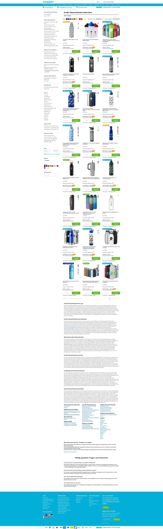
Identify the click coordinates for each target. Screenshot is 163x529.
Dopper (102, 422)
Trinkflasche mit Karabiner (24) (51, 126)
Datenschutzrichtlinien (48, 501)
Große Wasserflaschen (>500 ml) (68, 9)
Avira (101, 419)
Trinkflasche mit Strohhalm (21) (51, 129)
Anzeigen (66, 51)
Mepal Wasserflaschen (105, 429)
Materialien (78, 499)
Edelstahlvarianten (68, 344)
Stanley (102, 433)
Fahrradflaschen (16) (48, 38)
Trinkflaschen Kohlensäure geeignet (90, 417)
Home (44, 9)
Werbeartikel (62, 496)
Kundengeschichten (93, 501)
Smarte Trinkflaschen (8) (49, 44)
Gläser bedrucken (86, 425)
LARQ (101, 438)
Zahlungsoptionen (47, 504)
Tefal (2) (46, 118)
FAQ (90, 505)
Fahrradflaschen (86, 416)
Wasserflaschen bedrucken (52, 9)
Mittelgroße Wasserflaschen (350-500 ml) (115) (50, 68)
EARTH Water (103, 423)
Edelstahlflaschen (104, 406)
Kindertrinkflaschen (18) (49, 34)
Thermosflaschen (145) (49, 25)
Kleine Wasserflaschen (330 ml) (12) (51, 65)
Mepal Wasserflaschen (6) (50, 108)
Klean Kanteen (103, 428)
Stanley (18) (47, 113)
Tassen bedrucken (62, 508)
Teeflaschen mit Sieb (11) (50, 33)
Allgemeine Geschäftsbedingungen (48, 498)
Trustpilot (106, 7)
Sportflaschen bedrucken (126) (51, 45)
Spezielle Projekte (62, 511)
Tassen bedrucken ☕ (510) (50, 137)
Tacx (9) (45, 116)
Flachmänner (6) (47, 42)
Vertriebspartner (93, 504)
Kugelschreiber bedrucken (64, 499)
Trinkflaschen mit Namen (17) (50, 36)
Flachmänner (85, 419)
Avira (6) (46, 95)
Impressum (45, 502)
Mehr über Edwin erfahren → (70, 452)
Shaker (65, 419)
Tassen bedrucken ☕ (87, 426)
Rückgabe (45, 508)
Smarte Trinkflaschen (87, 420)
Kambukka (102, 427)
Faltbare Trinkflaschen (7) (50, 26)
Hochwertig (66, 406)
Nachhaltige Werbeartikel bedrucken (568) (50, 141)
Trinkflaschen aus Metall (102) (51, 55)
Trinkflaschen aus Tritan (105, 411)
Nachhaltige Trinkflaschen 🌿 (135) (50, 22)
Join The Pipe (103, 426)
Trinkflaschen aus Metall (106, 408)
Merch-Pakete (61, 513)
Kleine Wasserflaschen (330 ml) (71, 411)
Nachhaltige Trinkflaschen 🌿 (89, 406)
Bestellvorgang (46, 507)
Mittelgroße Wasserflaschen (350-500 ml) (72, 413)
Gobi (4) (46, 101)
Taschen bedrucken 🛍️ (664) (50, 138)
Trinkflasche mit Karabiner (70, 423)
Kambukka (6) (47, 105)
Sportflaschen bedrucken (88, 421)
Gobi (101, 424)
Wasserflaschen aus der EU (88, 411)
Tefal (101, 437)
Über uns (91, 497)
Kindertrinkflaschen (86, 414)
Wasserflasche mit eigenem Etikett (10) (50, 78)
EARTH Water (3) (48, 100)
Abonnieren (116, 519)
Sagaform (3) (47, 111)
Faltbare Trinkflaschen (87, 408)
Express (66, 407)
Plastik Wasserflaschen (105, 407)
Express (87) (47, 16)
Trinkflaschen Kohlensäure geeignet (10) (50, 40)
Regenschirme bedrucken (64, 504)
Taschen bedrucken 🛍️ (87, 427)
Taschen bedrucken (62, 507)
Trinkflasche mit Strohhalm (70, 425)
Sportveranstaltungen (69, 328)
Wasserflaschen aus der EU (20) (51, 31)
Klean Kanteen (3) (48, 106)
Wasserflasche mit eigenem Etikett (108, 414)
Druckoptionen (79, 497)
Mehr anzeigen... (68, 15)
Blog (90, 499)
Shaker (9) (46, 88)
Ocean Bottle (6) (47, 110)
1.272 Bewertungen (115, 7)
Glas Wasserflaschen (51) (50, 57)
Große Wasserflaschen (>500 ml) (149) (51, 71)
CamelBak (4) (47, 96)
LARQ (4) (46, 119)
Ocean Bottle (103, 431)
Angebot (76, 51)
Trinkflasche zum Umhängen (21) (51, 127)
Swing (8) (46, 115)
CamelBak (102, 420)
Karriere (91, 502)
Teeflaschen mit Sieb (87, 412)
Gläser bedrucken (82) (49, 135)
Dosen (101, 416)
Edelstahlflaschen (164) (49, 52)
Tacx (101, 436)
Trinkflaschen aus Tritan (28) (50, 58)
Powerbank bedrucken (63, 502)
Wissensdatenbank (81, 496)
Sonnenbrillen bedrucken (64, 505)
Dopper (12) (46, 98)
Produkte (78, 501)
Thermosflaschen (86, 407)
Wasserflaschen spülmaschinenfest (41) (49, 29)
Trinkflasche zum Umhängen (70, 424)
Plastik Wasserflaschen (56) (50, 53)
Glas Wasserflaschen (105, 410)
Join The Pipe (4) (48, 103)
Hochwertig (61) (47, 14)
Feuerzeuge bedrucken (63, 497)
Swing (101, 434)
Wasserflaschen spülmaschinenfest (90, 410)
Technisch (78, 502)
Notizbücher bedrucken (63, 501)
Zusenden (45, 505)
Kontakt (106, 507)
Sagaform (102, 432)
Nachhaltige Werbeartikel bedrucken (90, 428)
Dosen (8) (46, 81)
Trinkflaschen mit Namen (88, 415)
